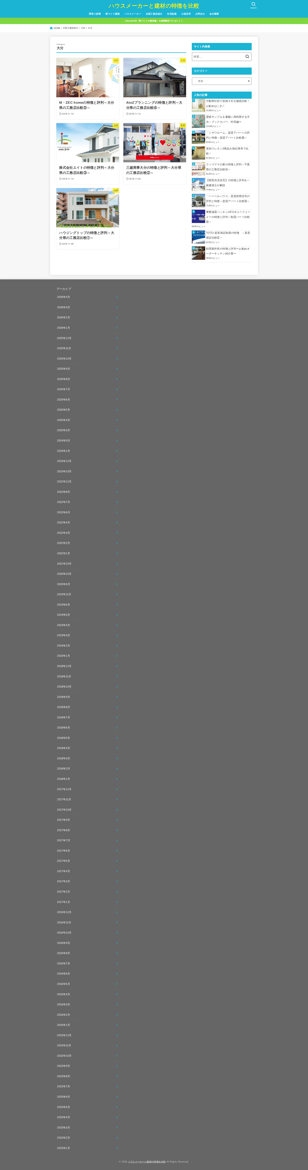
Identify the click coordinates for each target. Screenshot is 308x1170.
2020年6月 (63, 584)
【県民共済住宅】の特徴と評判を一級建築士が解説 (228, 183)
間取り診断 (95, 13)
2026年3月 (63, 307)
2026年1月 (63, 327)
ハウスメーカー (132, 13)
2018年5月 (63, 738)
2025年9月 (63, 368)
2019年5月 (63, 614)
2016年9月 (63, 943)
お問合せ (200, 13)
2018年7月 (63, 717)
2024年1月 (63, 451)
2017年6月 (63, 850)
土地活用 (186, 13)
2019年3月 (63, 635)
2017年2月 (63, 891)
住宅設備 (172, 13)
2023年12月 (64, 461)
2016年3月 (63, 1004)
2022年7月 (63, 502)
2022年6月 (63, 512)
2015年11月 (64, 1045)
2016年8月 (63, 953)
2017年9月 (63, 819)
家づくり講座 (113, 13)
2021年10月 (64, 563)
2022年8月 (63, 491)
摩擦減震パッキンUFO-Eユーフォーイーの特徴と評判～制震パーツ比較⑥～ (228, 217)
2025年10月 (64, 358)
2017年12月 (64, 789)
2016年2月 (63, 1014)
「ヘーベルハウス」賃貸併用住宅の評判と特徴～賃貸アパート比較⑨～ (228, 199)
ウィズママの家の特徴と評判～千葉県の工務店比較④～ (228, 167)
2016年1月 (63, 1025)
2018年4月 (63, 748)
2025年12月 (64, 338)
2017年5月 (63, 860)
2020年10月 (64, 573)
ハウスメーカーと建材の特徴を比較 (154, 6)
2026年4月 (63, 297)
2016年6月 (63, 973)
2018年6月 (63, 727)
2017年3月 (63, 881)
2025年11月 (64, 348)
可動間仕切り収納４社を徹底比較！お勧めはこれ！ (228, 103)
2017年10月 (64, 809)
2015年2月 (63, 1137)
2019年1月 (63, 655)
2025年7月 (63, 389)
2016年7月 (63, 963)
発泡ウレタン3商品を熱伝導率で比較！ (227, 151)
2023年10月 (64, 471)
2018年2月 (63, 768)
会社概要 (214, 13)
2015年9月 (63, 1066)
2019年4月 (63, 625)
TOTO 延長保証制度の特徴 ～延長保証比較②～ (228, 235)
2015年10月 (64, 1055)
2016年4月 (63, 994)
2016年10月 (64, 932)
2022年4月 (63, 522)
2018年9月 (63, 697)
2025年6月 (63, 399)
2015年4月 (63, 1117)
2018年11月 (64, 676)
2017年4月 (63, 871)
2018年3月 (63, 758)
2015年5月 (63, 1107)
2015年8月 (63, 1076)
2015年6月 (63, 1096)
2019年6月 (63, 604)
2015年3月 (63, 1127)
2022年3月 (63, 532)
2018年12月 (64, 666)
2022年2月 (63, 543)
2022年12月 (64, 481)
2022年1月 (63, 553)
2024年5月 (63, 440)
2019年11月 (64, 594)
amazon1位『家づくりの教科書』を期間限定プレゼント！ (154, 21)
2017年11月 (64, 799)
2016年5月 (63, 984)
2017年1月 (63, 902)
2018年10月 (64, 686)
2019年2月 (63, 645)
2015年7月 (63, 1086)
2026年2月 (63, 317)
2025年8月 (63, 379)
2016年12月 (64, 912)
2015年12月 (64, 1035)
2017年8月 (63, 830)
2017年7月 (63, 840)
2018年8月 (63, 707)
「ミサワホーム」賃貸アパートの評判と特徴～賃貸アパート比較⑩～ (228, 135)
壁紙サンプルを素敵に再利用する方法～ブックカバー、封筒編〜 (228, 119)
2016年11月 (64, 922)
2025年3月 (63, 430)
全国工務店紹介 (154, 13)
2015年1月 (63, 1148)
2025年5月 (63, 409)
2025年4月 (63, 420)
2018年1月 (63, 779)
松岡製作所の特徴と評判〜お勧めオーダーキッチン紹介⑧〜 (228, 251)
